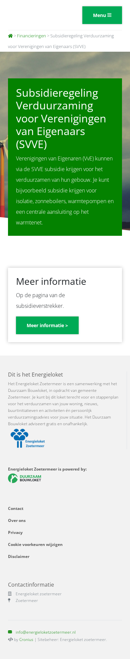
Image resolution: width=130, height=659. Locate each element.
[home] (10, 36)
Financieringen (31, 36)
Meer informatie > (47, 325)
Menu (100, 15)
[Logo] (34, 15)
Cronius (26, 639)
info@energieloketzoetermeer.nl (46, 632)
